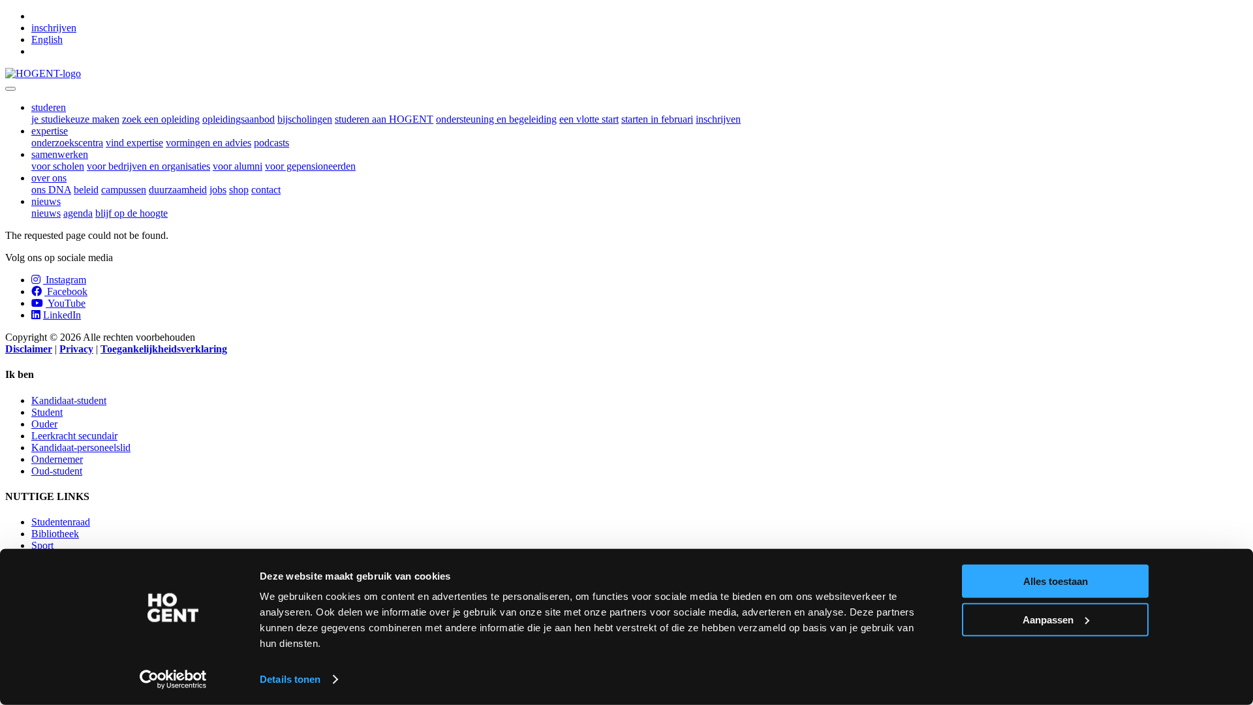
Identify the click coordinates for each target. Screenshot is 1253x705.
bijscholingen (304, 119)
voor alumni (237, 166)
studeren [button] (48, 107)
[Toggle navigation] (10, 89)
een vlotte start (589, 119)
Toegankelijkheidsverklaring (164, 348)
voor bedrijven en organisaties (148, 166)
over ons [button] (49, 177)
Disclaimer (28, 348)
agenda (78, 213)
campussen (123, 189)
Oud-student (56, 471)
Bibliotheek (55, 533)
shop (239, 189)
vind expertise (134, 142)
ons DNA (51, 189)
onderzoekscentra (67, 142)
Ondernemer (57, 459)
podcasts (271, 142)
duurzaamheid (178, 189)
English (47, 39)
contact (266, 189)
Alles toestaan (1055, 581)
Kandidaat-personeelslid (81, 447)
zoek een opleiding (161, 119)
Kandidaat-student (68, 400)
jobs (217, 189)
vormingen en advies (208, 142)
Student (47, 412)
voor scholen (57, 166)
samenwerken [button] (59, 154)
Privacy (76, 348)
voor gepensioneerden (310, 166)
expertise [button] (49, 130)
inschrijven (53, 27)
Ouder (44, 424)
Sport (42, 545)
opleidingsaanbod (238, 119)
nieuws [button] (46, 201)
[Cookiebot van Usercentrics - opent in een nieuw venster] (173, 679)
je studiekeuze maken (75, 119)
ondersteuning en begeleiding (496, 119)
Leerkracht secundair (74, 435)
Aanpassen (1048, 619)
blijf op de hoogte (131, 213)
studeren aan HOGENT (384, 119)
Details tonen (290, 679)
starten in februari (657, 119)
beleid (86, 189)
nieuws (46, 213)
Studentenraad (60, 521)
